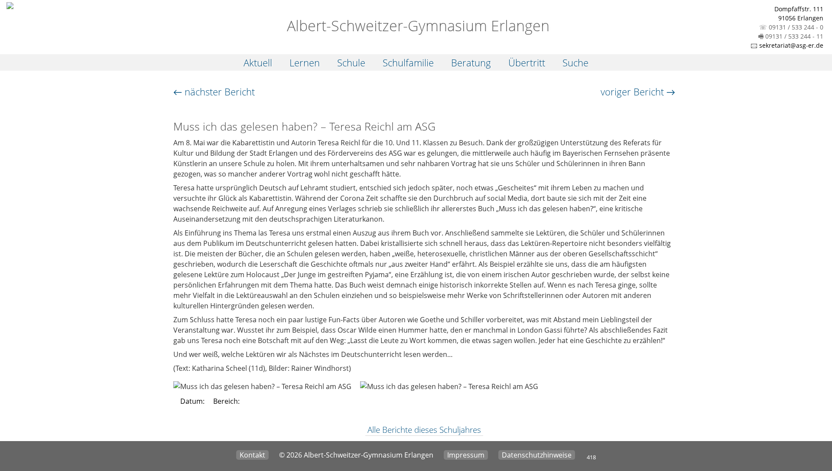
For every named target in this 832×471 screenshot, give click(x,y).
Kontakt (252, 455)
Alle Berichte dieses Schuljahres (424, 429)
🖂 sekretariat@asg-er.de (787, 45)
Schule (351, 62)
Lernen (304, 62)
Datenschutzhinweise (536, 455)
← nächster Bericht (214, 91)
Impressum (466, 455)
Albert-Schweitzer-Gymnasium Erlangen (416, 26)
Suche (575, 62)
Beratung (471, 62)
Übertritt (526, 62)
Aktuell (258, 62)
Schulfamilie (408, 62)
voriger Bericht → (638, 91)
